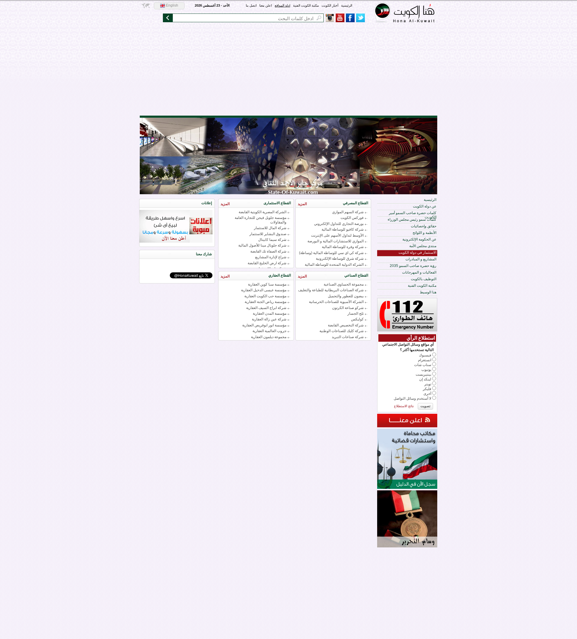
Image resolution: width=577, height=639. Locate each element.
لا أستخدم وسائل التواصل (412, 398)
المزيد (302, 204)
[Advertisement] (288, 71)
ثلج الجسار (355, 313)
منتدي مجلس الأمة (422, 246)
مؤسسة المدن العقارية (269, 313)
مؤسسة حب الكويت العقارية (265, 296)
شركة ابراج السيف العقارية (266, 308)
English (171, 5)
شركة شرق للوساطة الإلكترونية (340, 258)
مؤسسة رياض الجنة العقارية (265, 302)
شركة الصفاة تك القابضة (268, 251)
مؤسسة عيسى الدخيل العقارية (263, 290)
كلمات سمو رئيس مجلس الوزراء (412, 219)
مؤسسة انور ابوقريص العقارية (264, 325)
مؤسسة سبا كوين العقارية (267, 284)
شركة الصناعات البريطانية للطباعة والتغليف (331, 290)
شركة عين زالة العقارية (269, 319)
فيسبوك (425, 355)
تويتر (427, 384)
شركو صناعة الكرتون (348, 308)
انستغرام (424, 360)
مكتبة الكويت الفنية (306, 5)
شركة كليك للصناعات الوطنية (341, 331)
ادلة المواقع (282, 5)
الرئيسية (346, 5)
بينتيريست (423, 374)
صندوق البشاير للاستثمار (267, 234)
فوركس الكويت (352, 218)
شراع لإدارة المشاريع (270, 257)
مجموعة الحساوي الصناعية (344, 284)
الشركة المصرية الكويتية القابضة (262, 212)
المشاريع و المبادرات (420, 259)
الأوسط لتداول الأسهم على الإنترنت (337, 235)
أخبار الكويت (330, 5)
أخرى (427, 394)
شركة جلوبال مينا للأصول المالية (262, 245)
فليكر (427, 389)
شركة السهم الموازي (348, 212)
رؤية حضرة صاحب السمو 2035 (413, 266)
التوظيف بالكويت (423, 279)
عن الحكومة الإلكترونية (419, 239)
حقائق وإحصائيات (423, 226)
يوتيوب (426, 370)
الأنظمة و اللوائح (424, 233)
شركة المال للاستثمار (270, 228)
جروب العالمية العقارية (269, 331)
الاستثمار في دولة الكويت (417, 252)
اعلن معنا (265, 5)
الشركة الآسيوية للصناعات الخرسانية (336, 302)
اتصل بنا (251, 5)
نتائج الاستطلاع (404, 406)
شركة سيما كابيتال (272, 240)
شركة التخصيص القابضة (346, 325)
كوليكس (357, 319)
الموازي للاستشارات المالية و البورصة (335, 241)
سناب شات (422, 365)
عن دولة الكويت (424, 206)
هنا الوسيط (428, 292)
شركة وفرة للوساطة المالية (343, 247)
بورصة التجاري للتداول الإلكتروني (339, 224)
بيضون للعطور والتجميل (346, 296)
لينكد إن (425, 379)
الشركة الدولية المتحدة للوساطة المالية (334, 264)
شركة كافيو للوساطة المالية (343, 229)
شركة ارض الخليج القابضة (267, 263)
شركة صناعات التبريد (348, 337)
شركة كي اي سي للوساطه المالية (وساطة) (331, 253)
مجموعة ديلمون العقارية (268, 337)
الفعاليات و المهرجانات (419, 272)
